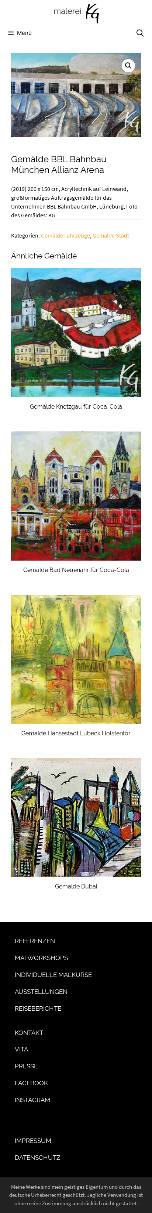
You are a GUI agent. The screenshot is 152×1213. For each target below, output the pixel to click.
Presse (26, 1066)
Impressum (33, 1140)
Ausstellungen (41, 991)
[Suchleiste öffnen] (140, 33)
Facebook (31, 1083)
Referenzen (35, 941)
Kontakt (29, 1032)
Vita (21, 1049)
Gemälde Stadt (111, 235)
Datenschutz (38, 1157)
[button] (128, 65)
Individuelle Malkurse (53, 974)
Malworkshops (41, 958)
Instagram (32, 1100)
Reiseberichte (38, 1008)
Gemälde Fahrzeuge (65, 235)
